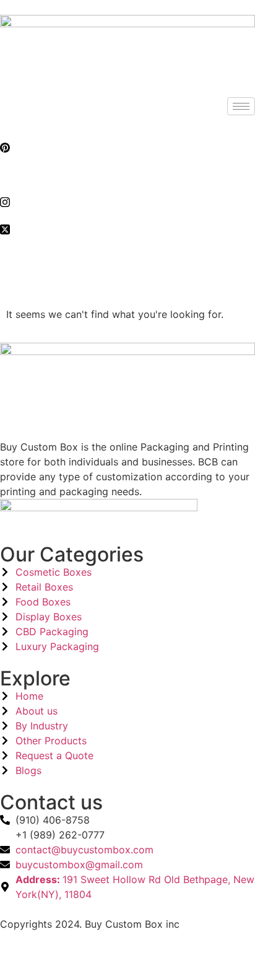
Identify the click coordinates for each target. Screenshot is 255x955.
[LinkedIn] (127, 174)
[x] (127, 228)
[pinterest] (127, 146)
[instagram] (127, 201)
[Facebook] (127, 119)
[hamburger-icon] (241, 106)
